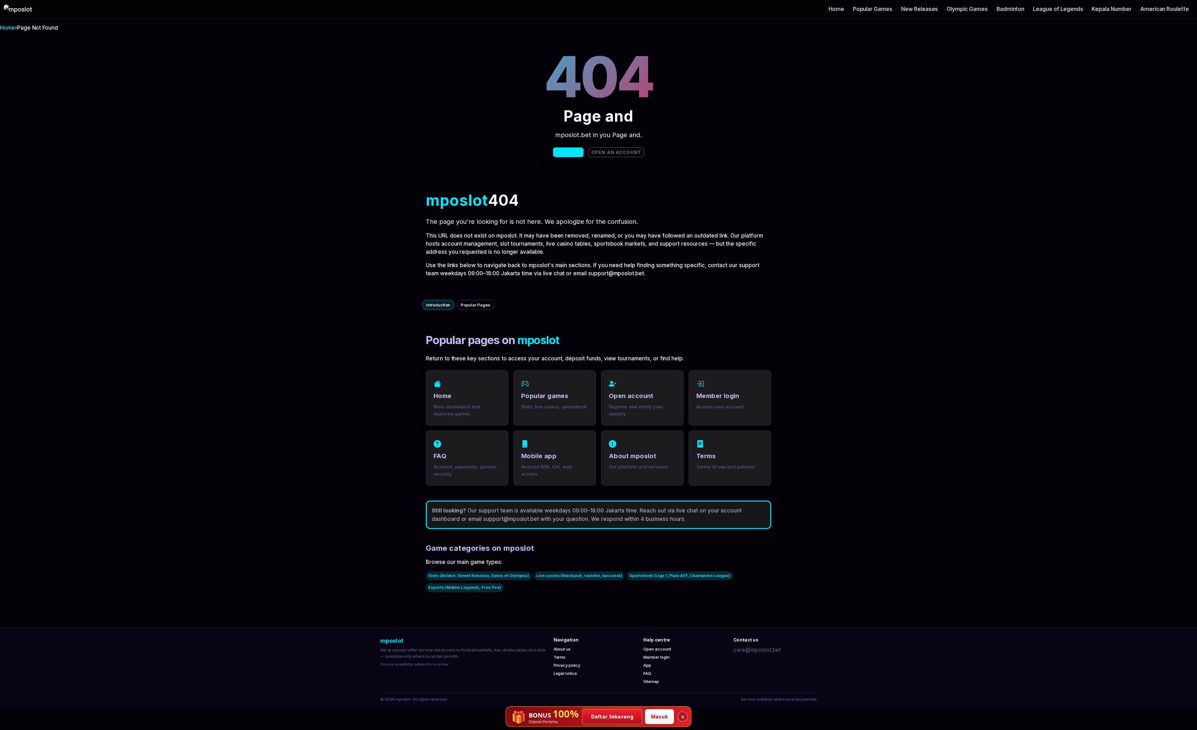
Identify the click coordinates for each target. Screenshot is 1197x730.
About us (562, 648)
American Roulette (1164, 9)
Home (836, 9)
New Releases (919, 9)
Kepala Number (1111, 9)
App (647, 665)
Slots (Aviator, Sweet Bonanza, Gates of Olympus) (478, 575)
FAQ (647, 673)
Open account (657, 648)
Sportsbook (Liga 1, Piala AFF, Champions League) (679, 575)
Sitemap (651, 681)
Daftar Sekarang (612, 716)
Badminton (1011, 9)
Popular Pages (475, 304)
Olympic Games (967, 9)
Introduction (438, 304)
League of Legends (1058, 9)
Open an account (616, 152)
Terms (560, 657)
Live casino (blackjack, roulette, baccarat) (579, 575)
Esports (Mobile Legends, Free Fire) (464, 587)
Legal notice (565, 673)
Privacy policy (567, 665)
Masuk (659, 716)
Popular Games (872, 9)
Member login (656, 657)
